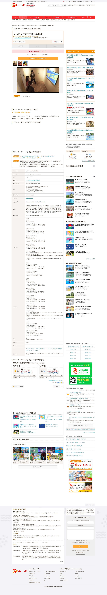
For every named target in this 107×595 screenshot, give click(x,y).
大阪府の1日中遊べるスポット (73, 449)
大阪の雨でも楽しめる (17, 525)
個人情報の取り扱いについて (80, 540)
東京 (26, 19)
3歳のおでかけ (88, 349)
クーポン (38, 46)
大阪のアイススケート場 (34, 529)
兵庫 (59, 19)
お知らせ (55, 46)
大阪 (54, 19)
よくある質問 (47, 573)
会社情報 (77, 576)
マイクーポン (67, 1)
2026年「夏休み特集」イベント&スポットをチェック (24, 535)
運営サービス (63, 576)
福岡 (74, 19)
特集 (91, 17)
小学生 (23, 158)
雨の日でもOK (75, 5)
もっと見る (60, 561)
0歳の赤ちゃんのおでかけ (73, 346)
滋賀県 (71, 429)
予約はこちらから (29, 198)
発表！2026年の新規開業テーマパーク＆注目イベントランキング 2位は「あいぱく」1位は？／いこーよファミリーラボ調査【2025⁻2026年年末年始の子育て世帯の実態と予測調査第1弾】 (41, 558)
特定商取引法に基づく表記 (34, 582)
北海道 (19, 19)
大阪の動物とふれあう (33, 516)
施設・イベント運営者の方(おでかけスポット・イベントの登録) (33, 542)
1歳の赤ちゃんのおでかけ (87, 346)
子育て (83, 17)
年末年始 (60, 348)
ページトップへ (90, 504)
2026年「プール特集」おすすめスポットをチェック (48, 535)
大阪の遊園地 (16, 513)
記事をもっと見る (37, 467)
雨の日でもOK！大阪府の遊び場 (74, 445)
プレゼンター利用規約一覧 (50, 571)
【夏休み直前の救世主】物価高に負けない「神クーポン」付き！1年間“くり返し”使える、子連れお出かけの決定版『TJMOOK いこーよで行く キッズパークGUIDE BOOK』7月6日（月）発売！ (41, 552)
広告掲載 (31, 576)
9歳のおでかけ (88, 358)
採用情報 (62, 578)
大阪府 (79, 429)
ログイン (93, 1)
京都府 (75, 429)
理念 (61, 573)
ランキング (48, 17)
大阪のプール (49, 513)
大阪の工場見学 (16, 516)
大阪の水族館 (58, 525)
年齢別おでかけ (59, 17)
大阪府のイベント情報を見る (38, 58)
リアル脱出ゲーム (43, 348)
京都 (56, 19)
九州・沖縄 (70, 19)
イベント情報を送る (20, 41)
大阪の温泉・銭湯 (17, 529)
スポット (15, 17)
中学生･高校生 (32, 158)
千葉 (32, 19)
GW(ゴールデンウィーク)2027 (32, 350)
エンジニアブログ (64, 580)
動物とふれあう (82, 5)
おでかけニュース (72, 17)
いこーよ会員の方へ (80, 554)
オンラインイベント (35, 17)
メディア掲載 (47, 578)
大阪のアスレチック (45, 520)
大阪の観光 (55, 513)
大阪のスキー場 (24, 529)
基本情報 (20, 46)
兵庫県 (83, 429)
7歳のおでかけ (88, 355)
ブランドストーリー (79, 571)
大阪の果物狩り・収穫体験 (18, 531)
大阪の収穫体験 (42, 516)
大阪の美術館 (51, 525)
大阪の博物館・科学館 (43, 525)
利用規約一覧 (32, 573)
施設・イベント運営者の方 (34, 571)
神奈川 (29, 19)
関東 (24, 19)
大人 (40, 158)
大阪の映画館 (34, 525)
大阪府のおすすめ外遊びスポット (74, 455)
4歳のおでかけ (73, 352)
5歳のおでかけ (88, 352)
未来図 (76, 573)
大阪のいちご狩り (51, 529)
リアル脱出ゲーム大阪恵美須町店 (33, 180)
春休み (69, 5)
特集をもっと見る (90, 258)
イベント (23, 17)
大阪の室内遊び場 (27, 525)
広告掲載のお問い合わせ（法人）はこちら (80, 542)
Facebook (31, 580)
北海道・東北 (15, 19)
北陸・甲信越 (46, 19)
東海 (38, 19)
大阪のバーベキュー (30, 513)
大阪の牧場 (43, 513)
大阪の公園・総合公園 (55, 520)
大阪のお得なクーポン (17, 520)
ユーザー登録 (16, 542)
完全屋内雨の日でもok (30, 348)
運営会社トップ (63, 571)
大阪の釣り (38, 513)
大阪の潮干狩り (43, 529)
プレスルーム (47, 576)
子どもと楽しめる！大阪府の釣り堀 (75, 452)
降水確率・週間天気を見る (55, 380)
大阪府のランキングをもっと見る (80, 425)
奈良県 (88, 429)
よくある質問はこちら (80, 552)
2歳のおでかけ (73, 349)
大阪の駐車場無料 (36, 520)
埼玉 (34, 19)
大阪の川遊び (16, 522)
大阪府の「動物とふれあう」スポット (75, 442)
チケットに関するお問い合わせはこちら (80, 550)
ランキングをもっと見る (89, 432)
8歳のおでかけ (73, 358)
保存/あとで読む (76, 1)
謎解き (37, 348)
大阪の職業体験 (50, 516)
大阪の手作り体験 (24, 516)
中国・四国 (63, 19)
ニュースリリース (33, 578)
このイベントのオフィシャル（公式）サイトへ (35, 201)
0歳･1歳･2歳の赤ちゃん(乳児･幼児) (30, 156)
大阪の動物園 (22, 513)
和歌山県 (92, 429)
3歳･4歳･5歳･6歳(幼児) (48, 156)
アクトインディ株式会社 (76, 569)
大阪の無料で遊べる (27, 520)
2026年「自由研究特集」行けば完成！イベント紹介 (24, 537)
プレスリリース (78, 578)
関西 (51, 19)
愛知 (41, 19)
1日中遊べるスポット (90, 5)
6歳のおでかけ (73, 355)
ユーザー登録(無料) (85, 1)
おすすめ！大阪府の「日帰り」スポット (76, 439)
